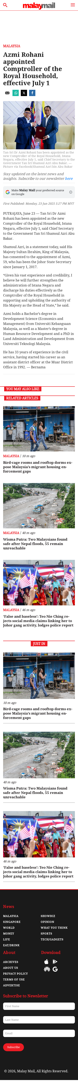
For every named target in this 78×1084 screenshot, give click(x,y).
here (69, 178)
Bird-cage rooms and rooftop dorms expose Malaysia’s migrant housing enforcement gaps (37, 466)
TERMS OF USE (14, 979)
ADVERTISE (11, 985)
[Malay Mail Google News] (55, 972)
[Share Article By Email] (7, 95)
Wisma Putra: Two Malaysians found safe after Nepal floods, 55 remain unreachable (35, 543)
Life (6, 939)
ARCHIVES (10, 962)
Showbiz (48, 916)
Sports (46, 933)
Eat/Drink (11, 945)
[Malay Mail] (39, 8)
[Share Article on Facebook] (32, 95)
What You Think (54, 927)
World (9, 927)
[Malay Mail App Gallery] (47, 972)
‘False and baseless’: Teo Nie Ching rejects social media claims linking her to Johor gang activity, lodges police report (38, 620)
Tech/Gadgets (52, 939)
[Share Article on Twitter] (24, 95)
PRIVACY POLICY (15, 973)
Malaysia (11, 46)
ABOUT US (10, 967)
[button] (70, 192)
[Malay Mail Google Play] (55, 965)
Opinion (47, 921)
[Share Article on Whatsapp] (15, 95)
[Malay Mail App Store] (46, 965)
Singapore (12, 921)
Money (8, 933)
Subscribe (13, 1047)
